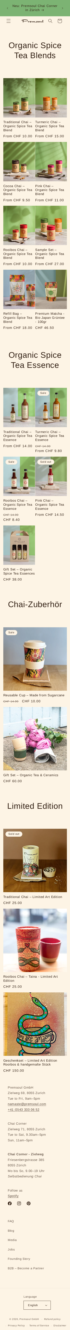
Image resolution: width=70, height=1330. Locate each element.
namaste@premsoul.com (27, 1104)
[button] (8, 21)
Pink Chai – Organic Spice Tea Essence (49, 505)
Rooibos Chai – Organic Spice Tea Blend (17, 254)
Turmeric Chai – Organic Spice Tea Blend (49, 126)
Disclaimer (59, 1325)
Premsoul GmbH (29, 1319)
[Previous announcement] (7, 8)
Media (12, 1240)
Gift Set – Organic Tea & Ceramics (31, 775)
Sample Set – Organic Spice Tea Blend (49, 254)
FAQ (11, 1221)
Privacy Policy (16, 1325)
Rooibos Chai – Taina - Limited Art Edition (30, 979)
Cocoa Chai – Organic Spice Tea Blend (17, 190)
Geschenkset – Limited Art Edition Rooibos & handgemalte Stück (30, 1062)
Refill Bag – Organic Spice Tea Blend (17, 318)
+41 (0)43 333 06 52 (23, 1109)
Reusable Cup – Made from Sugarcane (34, 695)
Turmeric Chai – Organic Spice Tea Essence (49, 436)
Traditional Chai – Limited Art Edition (32, 897)
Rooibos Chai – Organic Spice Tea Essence (17, 505)
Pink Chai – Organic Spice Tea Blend (49, 190)
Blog (11, 1230)
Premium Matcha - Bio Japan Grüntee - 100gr (50, 318)
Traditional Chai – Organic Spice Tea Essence (17, 436)
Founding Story (19, 1258)
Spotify (13, 1196)
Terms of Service (39, 1325)
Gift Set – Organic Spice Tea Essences (19, 571)
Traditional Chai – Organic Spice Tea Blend (17, 126)
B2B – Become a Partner (26, 1268)
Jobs (11, 1249)
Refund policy (52, 1319)
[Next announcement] (62, 8)
